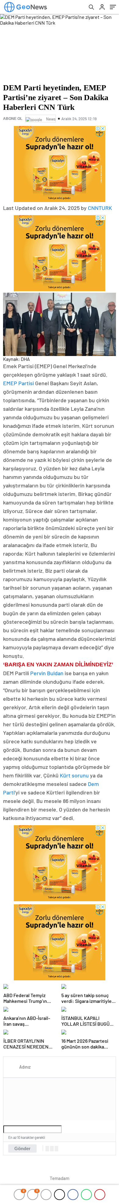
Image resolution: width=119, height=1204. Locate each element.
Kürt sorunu (74, 775)
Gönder (22, 1148)
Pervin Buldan (46, 673)
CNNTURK (100, 207)
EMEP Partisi (18, 383)
